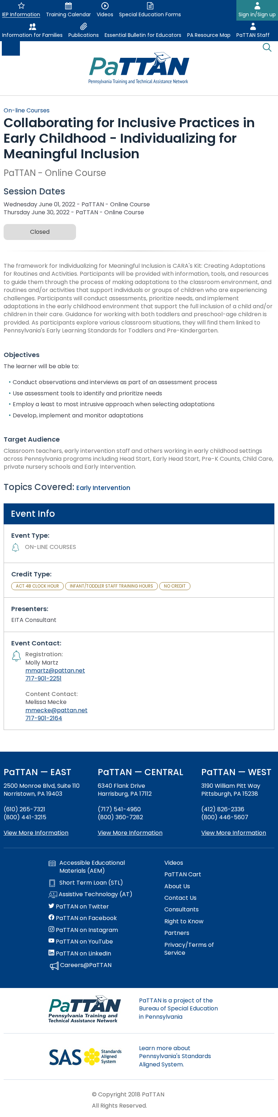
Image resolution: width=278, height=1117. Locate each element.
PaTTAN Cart (182, 874)
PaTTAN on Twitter (81, 907)
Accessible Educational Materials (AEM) (92, 867)
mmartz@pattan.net (55, 670)
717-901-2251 (43, 678)
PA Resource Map (209, 35)
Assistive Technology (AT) (94, 894)
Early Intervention (103, 488)
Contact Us (180, 898)
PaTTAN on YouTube (83, 942)
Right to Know (183, 921)
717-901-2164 (43, 718)
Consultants (181, 910)
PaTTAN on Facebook (85, 918)
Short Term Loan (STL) (91, 883)
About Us (177, 886)
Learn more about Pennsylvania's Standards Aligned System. (175, 1056)
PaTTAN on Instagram (86, 930)
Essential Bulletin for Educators (143, 35)
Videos (173, 863)
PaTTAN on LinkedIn (82, 954)
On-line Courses (27, 110)
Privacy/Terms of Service (189, 949)
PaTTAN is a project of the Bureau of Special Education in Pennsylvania (178, 1008)
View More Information (36, 833)
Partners (176, 933)
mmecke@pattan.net (56, 710)
